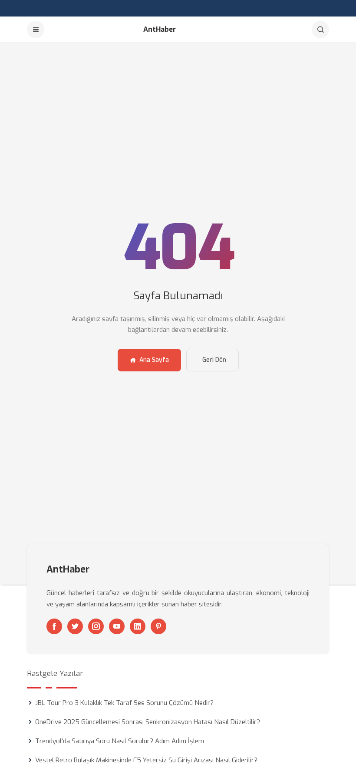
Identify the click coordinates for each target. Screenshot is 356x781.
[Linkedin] (137, 626)
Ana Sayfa (154, 360)
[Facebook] (54, 626)
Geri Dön (214, 360)
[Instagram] (96, 626)
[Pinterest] (158, 626)
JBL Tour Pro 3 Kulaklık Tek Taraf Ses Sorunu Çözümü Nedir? (124, 702)
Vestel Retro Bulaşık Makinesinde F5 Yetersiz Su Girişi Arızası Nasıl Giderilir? (146, 760)
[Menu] (35, 29)
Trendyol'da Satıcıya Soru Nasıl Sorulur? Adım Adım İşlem (119, 741)
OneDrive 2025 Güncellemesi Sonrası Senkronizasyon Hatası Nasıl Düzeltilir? (147, 722)
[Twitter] (75, 626)
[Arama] (320, 29)
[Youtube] (117, 626)
